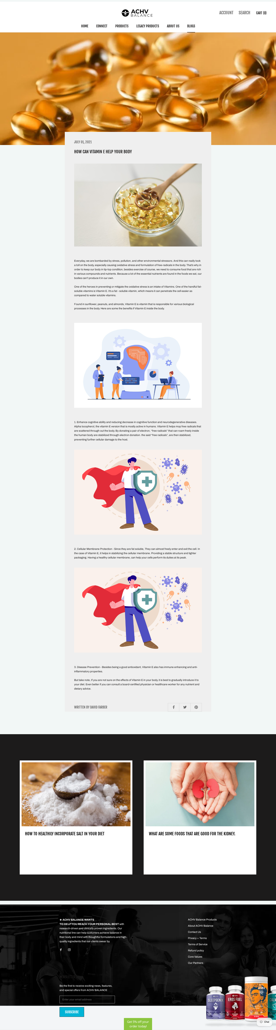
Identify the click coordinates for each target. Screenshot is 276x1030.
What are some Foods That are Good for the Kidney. (192, 833)
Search (244, 12)
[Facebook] (61, 949)
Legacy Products (147, 26)
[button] (138, 1024)
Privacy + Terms (197, 938)
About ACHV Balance (200, 925)
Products (121, 26)
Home (84, 26)
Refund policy (196, 950)
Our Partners (195, 963)
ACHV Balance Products (202, 919)
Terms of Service (197, 944)
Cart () (261, 13)
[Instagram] (69, 949)
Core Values (195, 956)
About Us (173, 26)
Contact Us (194, 932)
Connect (101, 26)
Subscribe (72, 1012)
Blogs (191, 26)
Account (226, 12)
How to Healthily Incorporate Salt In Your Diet (64, 833)
